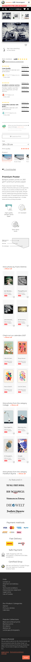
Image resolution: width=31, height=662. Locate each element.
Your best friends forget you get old (8, 427)
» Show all (8, 269)
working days (10, 169)
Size (3, 141)
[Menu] (3, 9)
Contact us (6, 582)
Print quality (6, 149)
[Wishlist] (25, 9)
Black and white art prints (11, 622)
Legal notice (7, 592)
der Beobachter (8, 291)
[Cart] (28, 9)
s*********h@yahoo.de (10, 113)
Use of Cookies (8, 594)
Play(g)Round (22, 291)
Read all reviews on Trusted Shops (14, 61)
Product (5, 152)
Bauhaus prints (8, 624)
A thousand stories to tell (8, 456)
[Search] (6, 9)
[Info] (3, 156)
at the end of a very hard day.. (22, 319)
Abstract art (7, 628)
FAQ (4, 586)
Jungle (20, 456)
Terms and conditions (10, 588)
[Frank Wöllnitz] (4, 50)
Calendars (6, 610)
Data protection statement (12, 590)
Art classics (6, 626)
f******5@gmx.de (9, 94)
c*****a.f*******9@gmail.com (12, 75)
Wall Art (5, 606)
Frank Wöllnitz (11, 50)
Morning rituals (22, 427)
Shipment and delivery (10, 584)
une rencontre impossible (8, 319)
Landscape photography (11, 630)
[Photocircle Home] (15, 9)
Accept (26, 657)
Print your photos (9, 608)
